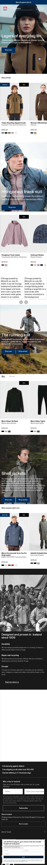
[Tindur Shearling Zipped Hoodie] (14, 101)
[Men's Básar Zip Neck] (14, 400)
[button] (12, 288)
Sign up (23, 857)
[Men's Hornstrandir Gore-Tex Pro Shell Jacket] (14, 532)
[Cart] (37, 9)
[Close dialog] (43, 841)
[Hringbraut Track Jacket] (14, 234)
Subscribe (23, 808)
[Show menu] (42, 9)
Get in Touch (6, 832)
